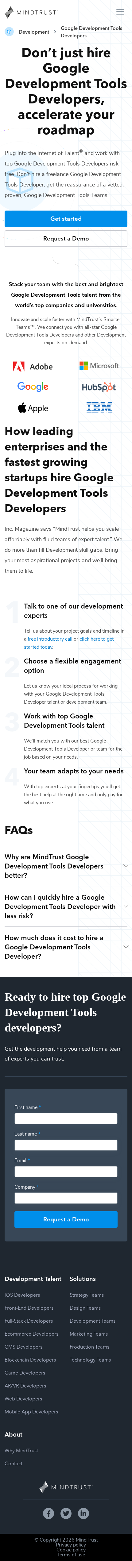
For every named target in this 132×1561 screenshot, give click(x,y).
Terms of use (71, 1554)
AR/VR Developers (25, 1385)
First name (27, 1107)
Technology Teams (90, 1359)
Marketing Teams (89, 1333)
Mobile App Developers (31, 1411)
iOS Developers (22, 1294)
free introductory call (50, 639)
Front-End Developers (29, 1307)
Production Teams (89, 1346)
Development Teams (92, 1320)
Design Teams (85, 1307)
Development (34, 31)
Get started (66, 218)
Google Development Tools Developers (91, 31)
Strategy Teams (87, 1294)
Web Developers (23, 1398)
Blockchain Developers (30, 1359)
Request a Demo (66, 238)
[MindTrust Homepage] (31, 13)
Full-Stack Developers (29, 1320)
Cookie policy (71, 1549)
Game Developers (25, 1372)
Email (22, 1160)
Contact (13, 1463)
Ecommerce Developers (31, 1333)
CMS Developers (23, 1346)
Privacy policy (71, 1544)
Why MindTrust (21, 1450)
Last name (27, 1134)
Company (26, 1187)
